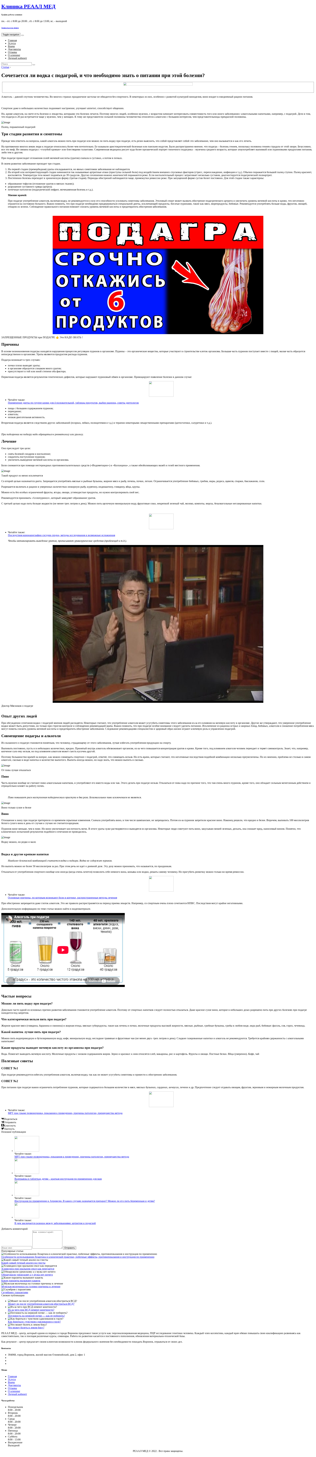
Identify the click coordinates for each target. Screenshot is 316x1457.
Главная (12, 40)
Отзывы (12, 52)
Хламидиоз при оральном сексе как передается (27, 1268)
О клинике (14, 55)
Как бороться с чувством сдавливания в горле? (34, 1321)
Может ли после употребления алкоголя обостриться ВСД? (41, 1304)
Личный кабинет (17, 58)
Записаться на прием (10, 28)
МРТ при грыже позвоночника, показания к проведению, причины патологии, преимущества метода (65, 1113)
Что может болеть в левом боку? (26, 1327)
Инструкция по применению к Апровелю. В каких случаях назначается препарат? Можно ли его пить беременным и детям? (84, 1201)
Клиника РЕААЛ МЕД (28, 6)
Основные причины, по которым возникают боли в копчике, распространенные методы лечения (62, 897)
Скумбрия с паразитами (14, 1292)
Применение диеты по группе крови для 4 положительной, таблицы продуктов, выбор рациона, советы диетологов (73, 402)
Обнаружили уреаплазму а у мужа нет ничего (27, 1274)
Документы (14, 49)
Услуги (12, 43)
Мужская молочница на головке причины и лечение (30, 1286)
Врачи (11, 46)
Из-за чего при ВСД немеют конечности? (31, 1309)
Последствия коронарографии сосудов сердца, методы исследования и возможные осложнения (61, 535)
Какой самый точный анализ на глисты (23, 1262)
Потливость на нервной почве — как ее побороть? (36, 1315)
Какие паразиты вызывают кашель (20, 1280)
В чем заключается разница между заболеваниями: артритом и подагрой (55, 1223)
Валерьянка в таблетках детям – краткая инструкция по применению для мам (58, 1178)
